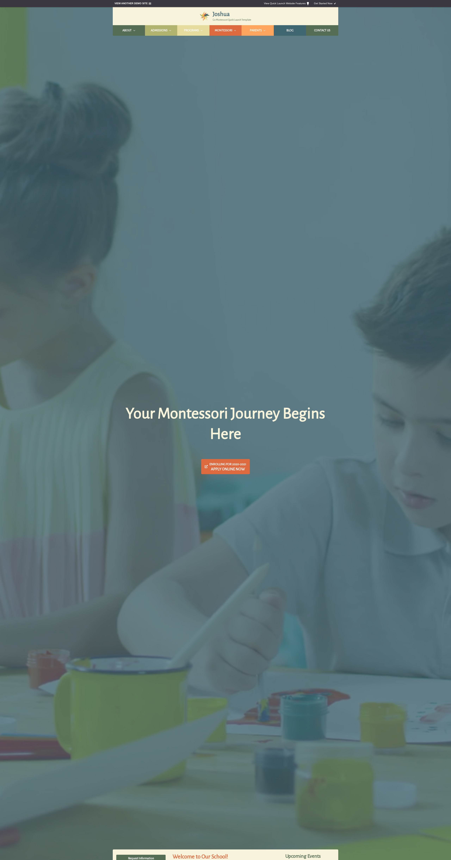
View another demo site (131, 3)
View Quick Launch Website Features (285, 3)
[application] (133, 30)
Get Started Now (323, 3)
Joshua (221, 14)
